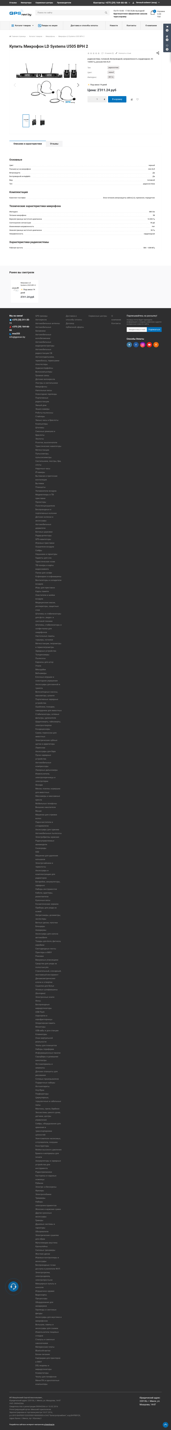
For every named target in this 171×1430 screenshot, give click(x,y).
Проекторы (40, 502)
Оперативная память (45, 1023)
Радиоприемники (43, 1172)
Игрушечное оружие (44, 1291)
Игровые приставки (44, 543)
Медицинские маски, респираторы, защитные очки (47, 606)
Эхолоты (39, 439)
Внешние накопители (45, 807)
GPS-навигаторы (43, 539)
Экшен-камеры (42, 409)
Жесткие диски (42, 1254)
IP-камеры (40, 472)
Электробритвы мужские (47, 837)
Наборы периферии (44, 1049)
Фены (38, 1001)
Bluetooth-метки (42, 1350)
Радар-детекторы (43, 535)
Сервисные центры (44, 3)
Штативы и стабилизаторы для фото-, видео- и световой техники (48, 617)
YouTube (149, 344)
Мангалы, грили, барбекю (47, 1109)
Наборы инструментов (46, 889)
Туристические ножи (45, 561)
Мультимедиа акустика (46, 1243)
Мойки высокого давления (48, 1149)
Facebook (136, 344)
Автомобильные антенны (47, 323)
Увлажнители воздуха (45, 491)
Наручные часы (42, 468)
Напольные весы (43, 390)
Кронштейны (41, 1246)
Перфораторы (42, 1094)
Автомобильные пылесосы (48, 833)
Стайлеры (40, 416)
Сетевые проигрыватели (47, 1079)
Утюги (38, 666)
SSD (37, 852)
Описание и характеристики (27, 143)
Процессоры (41, 1298)
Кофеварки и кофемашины (48, 576)
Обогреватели (41, 1231)
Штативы (39, 427)
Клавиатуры (41, 1034)
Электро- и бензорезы (46, 1187)
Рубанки (39, 1183)
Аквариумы (40, 930)
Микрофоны (41, 386)
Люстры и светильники (46, 383)
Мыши (38, 811)
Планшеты (40, 487)
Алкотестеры (41, 364)
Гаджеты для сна (43, 558)
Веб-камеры (41, 673)
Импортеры (26, 3)
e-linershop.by (49, 1424)
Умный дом (40, 405)
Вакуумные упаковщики (46, 960)
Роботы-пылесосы (44, 413)
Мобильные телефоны (46, 803)
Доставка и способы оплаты (84, 25)
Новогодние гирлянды (46, 394)
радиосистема (113, 67)
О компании (151, 25)
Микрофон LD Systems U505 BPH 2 (28, 284)
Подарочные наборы (45, 1082)
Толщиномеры (42, 654)
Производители (64, 3)
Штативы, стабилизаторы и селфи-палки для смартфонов (48, 629)
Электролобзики (43, 1194)
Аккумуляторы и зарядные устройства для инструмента (48, 1164)
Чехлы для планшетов (46, 1045)
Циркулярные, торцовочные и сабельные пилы (48, 1101)
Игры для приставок (45, 587)
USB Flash (39, 1012)
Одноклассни (156, 344)
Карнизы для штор (44, 662)
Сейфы (38, 550)
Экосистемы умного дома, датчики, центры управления (48, 1116)
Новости (114, 25)
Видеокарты (41, 1295)
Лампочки (40, 748)
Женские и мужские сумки (48, 1209)
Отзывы (13, 3)
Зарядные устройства (45, 651)
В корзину (117, 99)
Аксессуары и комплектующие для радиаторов (45, 874)
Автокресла (41, 319)
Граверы (39, 1220)
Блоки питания (42, 1354)
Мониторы (40, 1027)
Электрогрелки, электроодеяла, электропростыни (44, 1276)
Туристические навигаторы (48, 446)
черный (111, 72)
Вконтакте (129, 344)
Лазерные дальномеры (46, 770)
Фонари (39, 785)
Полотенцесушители (45, 506)
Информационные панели (48, 1053)
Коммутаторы (42, 1373)
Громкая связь (42, 375)
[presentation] (14, 85)
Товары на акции (49, 25)
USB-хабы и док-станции (47, 1030)
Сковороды (40, 848)
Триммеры (40, 1198)
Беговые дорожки (44, 532)
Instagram (142, 344)
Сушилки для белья (44, 986)
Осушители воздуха (44, 547)
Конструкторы (42, 1146)
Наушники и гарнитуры (46, 554)
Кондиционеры (42, 729)
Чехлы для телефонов (46, 1377)
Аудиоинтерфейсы (44, 368)
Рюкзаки (39, 956)
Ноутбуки (39, 1090)
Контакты (131, 25)
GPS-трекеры (41, 316)
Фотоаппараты (42, 1086)
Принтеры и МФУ (43, 952)
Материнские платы (45, 1347)
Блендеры (40, 926)
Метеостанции (42, 450)
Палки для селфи (43, 573)
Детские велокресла (45, 379)
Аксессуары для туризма (47, 829)
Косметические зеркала (46, 904)
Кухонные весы (42, 900)
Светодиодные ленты (45, 948)
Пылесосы (40, 658)
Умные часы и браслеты (47, 420)
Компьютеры (41, 424)
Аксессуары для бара (45, 751)
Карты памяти (42, 591)
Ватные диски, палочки (46, 922)
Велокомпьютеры (43, 372)
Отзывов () (109, 53)
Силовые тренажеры (45, 1250)
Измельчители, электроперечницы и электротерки (45, 777)
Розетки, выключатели (46, 442)
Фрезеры (39, 1190)
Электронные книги (44, 997)
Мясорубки (40, 669)
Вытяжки (39, 483)
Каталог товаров (23, 25)
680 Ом (110, 77)
